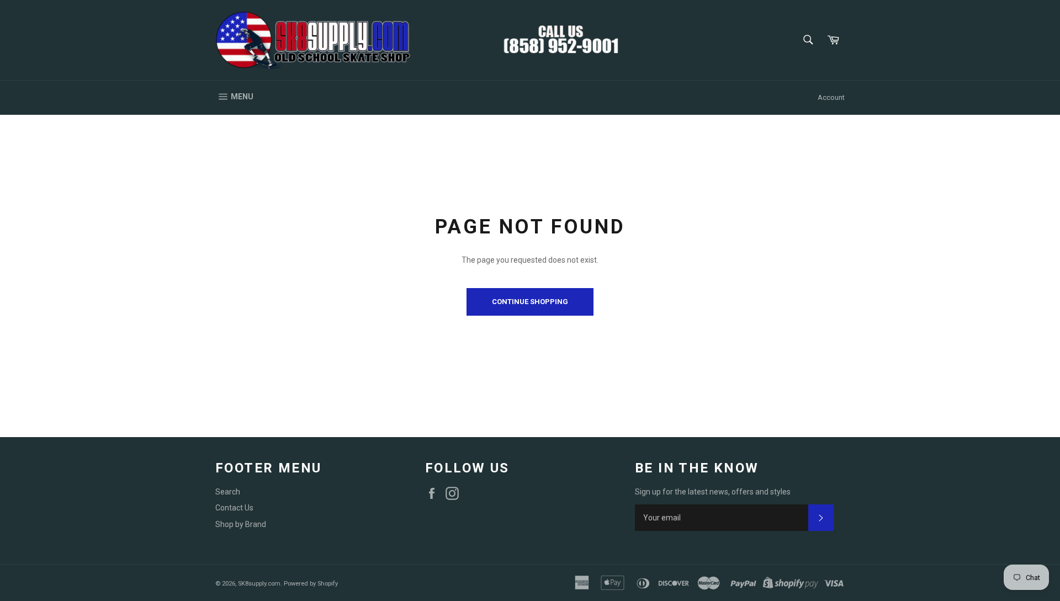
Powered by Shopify (311, 583)
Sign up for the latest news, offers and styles (713, 491)
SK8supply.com (259, 583)
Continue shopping (530, 301)
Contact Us (234, 507)
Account (831, 97)
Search (227, 491)
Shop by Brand (240, 524)
